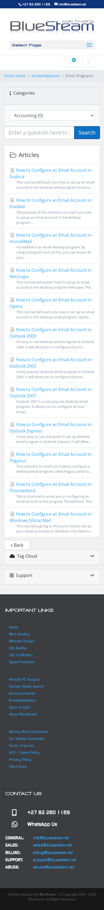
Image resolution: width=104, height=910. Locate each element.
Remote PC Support (24, 679)
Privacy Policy (20, 759)
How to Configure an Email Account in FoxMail (51, 211)
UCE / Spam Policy (24, 752)
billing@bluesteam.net (53, 852)
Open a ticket (19, 707)
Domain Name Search (26, 686)
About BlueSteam (23, 714)
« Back (17, 545)
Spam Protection (22, 662)
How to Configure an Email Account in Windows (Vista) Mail (51, 522)
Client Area (18, 766)
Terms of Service (22, 745)
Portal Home (15, 75)
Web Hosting (19, 634)
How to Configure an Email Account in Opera (52, 308)
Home (13, 627)
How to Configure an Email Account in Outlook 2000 (52, 338)
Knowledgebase (45, 75)
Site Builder (18, 648)
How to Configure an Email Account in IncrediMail (51, 246)
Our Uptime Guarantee (27, 738)
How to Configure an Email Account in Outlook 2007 (51, 400)
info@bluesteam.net (51, 838)
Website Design (21, 641)
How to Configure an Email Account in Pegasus (51, 462)
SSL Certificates (21, 655)
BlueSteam (47, 894)
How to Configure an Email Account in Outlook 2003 (52, 368)
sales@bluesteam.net (52, 845)
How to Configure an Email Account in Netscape (52, 278)
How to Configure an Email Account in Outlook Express (51, 433)
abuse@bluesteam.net (53, 867)
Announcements (22, 693)
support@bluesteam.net (54, 859)
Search (87, 132)
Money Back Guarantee (28, 731)
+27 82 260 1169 (36, 4)
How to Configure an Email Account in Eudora (52, 178)
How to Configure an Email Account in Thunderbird (52, 492)
